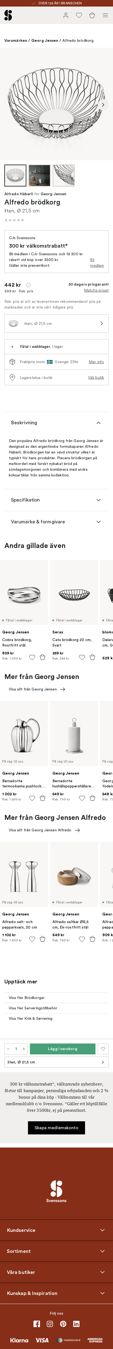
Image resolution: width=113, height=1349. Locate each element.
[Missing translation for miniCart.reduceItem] (8, 1048)
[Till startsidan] (8, 15)
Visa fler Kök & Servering (31, 1018)
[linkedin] (76, 1324)
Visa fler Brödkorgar (26, 998)
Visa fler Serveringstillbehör (33, 1008)
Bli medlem (97, 262)
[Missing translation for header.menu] (105, 15)
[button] (14, 220)
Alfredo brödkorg (78, 40)
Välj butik (96, 377)
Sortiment (19, 1251)
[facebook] (36, 1324)
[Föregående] (9, 104)
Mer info (96, 361)
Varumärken (15, 40)
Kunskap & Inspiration (32, 1293)
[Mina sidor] (65, 15)
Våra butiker (21, 1272)
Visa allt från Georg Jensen (33, 689)
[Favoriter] (79, 15)
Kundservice (21, 1230)
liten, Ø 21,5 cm (21, 1062)
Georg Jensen (44, 40)
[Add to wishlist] (32, 657)
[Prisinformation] (28, 285)
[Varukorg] (92, 15)
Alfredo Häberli (18, 194)
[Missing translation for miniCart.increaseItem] (24, 1048)
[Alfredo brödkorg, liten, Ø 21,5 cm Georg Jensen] (56, 104)
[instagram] (50, 1324)
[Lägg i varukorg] (42, 657)
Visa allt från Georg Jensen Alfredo (40, 830)
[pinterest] (63, 1324)
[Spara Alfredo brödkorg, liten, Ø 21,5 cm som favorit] (103, 1048)
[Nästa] (103, 104)
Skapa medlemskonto (57, 1127)
